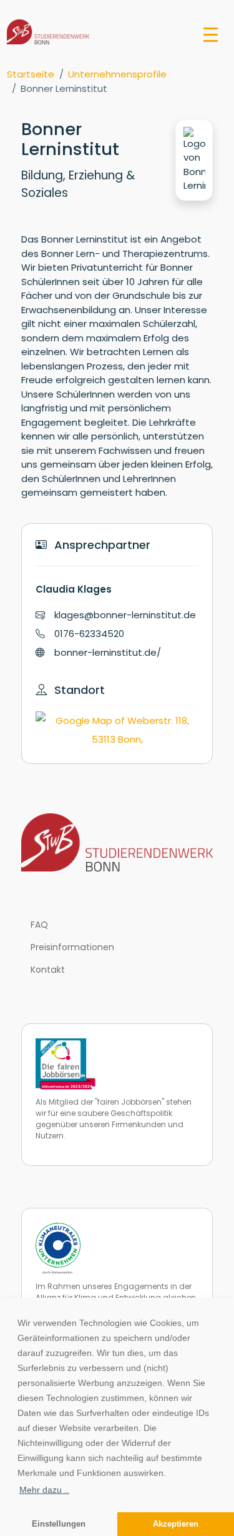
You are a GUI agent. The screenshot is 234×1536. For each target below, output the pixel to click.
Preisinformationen (72, 947)
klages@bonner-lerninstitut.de (125, 614)
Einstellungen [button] (58, 1524)
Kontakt (48, 969)
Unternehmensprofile (117, 74)
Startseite (30, 74)
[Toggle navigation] (210, 34)
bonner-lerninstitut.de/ (107, 652)
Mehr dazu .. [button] (44, 1490)
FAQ (39, 924)
